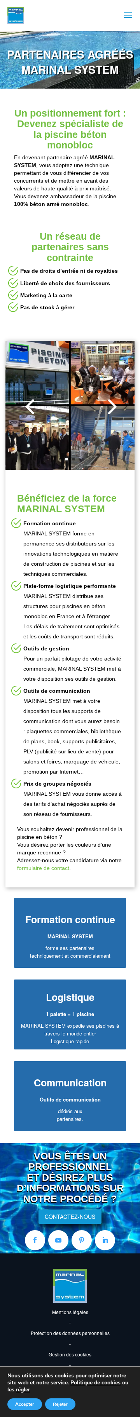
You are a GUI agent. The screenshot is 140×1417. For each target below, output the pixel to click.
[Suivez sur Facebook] (35, 1240)
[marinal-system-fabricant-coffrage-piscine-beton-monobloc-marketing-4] (69, 404)
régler (23, 1389)
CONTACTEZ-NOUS (70, 1216)
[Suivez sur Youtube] (58, 1240)
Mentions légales (70, 1312)
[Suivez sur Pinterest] (82, 1240)
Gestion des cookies (70, 1354)
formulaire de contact (43, 868)
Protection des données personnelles (70, 1333)
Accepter (24, 1404)
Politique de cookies (95, 1382)
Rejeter (60, 1404)
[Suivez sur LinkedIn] (105, 1240)
